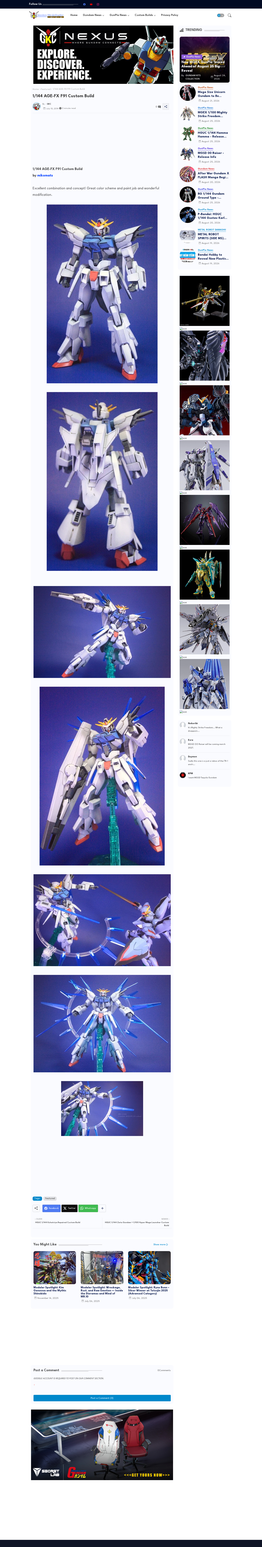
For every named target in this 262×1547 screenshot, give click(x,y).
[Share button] (102, 1208)
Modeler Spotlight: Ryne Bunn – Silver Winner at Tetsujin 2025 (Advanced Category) (148, 1290)
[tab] (74, 15)
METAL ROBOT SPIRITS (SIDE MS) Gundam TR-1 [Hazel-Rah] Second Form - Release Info (213, 236)
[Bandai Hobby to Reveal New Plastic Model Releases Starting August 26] (188, 255)
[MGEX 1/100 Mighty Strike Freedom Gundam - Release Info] (188, 113)
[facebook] (84, 4)
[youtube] (91, 4)
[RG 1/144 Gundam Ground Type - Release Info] (188, 194)
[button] (220, 15)
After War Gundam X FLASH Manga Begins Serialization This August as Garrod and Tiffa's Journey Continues (213, 175)
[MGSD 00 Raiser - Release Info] (188, 154)
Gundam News (92, 15)
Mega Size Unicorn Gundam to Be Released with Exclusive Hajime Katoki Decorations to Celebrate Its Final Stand (213, 94)
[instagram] (97, 4)
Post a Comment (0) (102, 1398)
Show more (159, 1244)
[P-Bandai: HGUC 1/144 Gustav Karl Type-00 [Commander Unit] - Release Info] (188, 215)
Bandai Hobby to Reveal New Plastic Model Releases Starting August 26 (212, 257)
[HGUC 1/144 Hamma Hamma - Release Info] (188, 134)
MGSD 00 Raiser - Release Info (211, 155)
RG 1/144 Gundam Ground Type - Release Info (211, 196)
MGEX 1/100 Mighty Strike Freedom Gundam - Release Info (212, 114)
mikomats (45, 175)
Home (74, 15)
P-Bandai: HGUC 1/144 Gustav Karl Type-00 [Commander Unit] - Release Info (212, 216)
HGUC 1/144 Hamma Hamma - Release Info (213, 135)
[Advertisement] (102, 141)
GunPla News (118, 15)
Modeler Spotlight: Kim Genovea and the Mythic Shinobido (50, 1290)
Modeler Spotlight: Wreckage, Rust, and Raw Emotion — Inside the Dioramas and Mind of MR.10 (102, 1292)
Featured (46, 89)
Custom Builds (144, 15)
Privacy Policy (169, 15)
